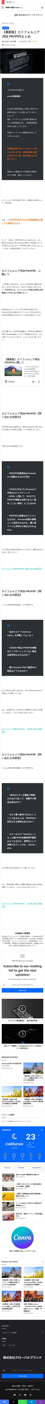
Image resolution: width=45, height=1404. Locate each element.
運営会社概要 (16, 1386)
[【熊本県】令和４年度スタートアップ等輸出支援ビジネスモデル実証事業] (33, 1068)
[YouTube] (25, 1394)
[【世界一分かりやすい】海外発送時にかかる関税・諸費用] (8, 1187)
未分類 (11, 23)
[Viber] (40, 1402)
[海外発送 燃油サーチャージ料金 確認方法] (8, 1217)
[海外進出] (14, 7)
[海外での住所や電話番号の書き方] (8, 1177)
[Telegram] (31, 1402)
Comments (36, 1168)
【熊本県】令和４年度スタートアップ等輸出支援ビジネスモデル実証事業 (33, 1078)
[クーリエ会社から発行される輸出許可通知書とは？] (8, 1206)
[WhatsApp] (22, 1402)
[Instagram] (30, 1394)
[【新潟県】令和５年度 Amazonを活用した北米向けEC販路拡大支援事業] (12, 1091)
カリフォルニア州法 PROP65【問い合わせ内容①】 (22, 569)
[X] (19, 1394)
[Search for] (42, 8)
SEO (4, 1345)
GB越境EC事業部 (9, 41)
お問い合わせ (35, 1389)
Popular (7, 1168)
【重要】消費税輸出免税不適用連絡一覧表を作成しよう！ (29, 1195)
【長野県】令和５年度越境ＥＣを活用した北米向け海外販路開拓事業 (33, 1101)
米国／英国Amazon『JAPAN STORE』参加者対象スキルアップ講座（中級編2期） (33, 1307)
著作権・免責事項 (27, 1386)
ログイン (20, 1121)
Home (6, 23)
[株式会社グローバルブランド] (22, 15)
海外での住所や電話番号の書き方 (27, 1175)
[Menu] (3, 8)
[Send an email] (15, 41)
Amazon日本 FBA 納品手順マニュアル (11, 1064)
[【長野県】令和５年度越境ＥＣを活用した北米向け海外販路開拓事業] (33, 1091)
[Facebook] (14, 1394)
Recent (21, 1168)
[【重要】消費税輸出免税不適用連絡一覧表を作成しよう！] (8, 1197)
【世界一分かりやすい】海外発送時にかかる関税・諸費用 (29, 1185)
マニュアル (12, 1345)
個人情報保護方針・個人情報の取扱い (17, 1389)
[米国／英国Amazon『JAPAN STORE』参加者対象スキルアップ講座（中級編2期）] (33, 1296)
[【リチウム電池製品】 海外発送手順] (22, 1008)
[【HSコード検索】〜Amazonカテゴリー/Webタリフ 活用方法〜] (22, 1034)
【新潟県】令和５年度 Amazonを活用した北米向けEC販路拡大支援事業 (11, 1101)
